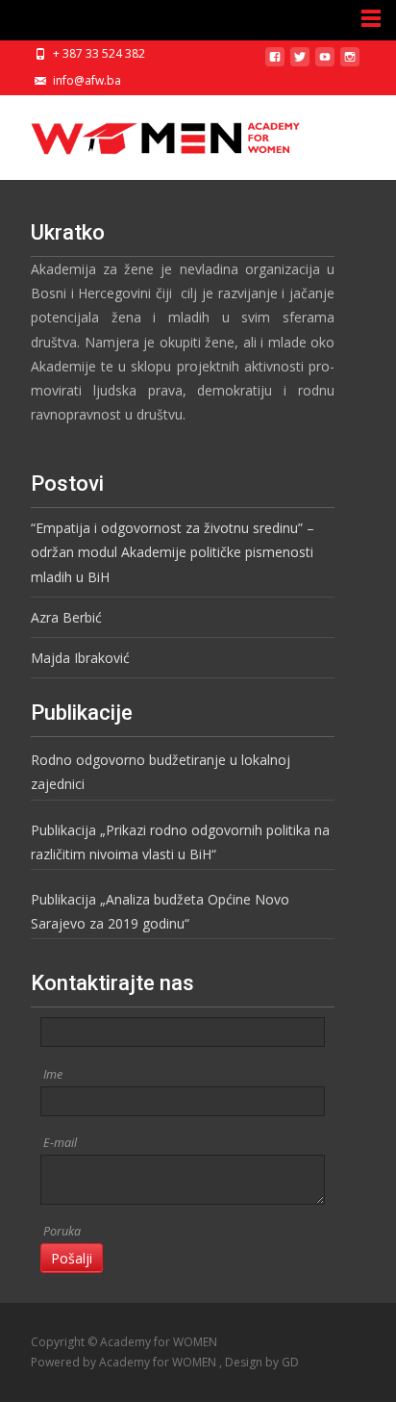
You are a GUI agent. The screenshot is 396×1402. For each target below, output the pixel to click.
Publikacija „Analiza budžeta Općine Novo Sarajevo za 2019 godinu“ (160, 911)
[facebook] (275, 64)
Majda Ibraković (80, 658)
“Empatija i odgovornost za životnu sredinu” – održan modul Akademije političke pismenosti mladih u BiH (172, 552)
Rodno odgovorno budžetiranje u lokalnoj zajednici (160, 772)
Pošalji (71, 1258)
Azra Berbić (66, 617)
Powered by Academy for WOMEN (125, 1362)
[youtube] (324, 64)
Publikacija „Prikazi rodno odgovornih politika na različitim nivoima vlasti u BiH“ (180, 842)
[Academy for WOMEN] (150, 133)
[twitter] (299, 64)
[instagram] (349, 64)
